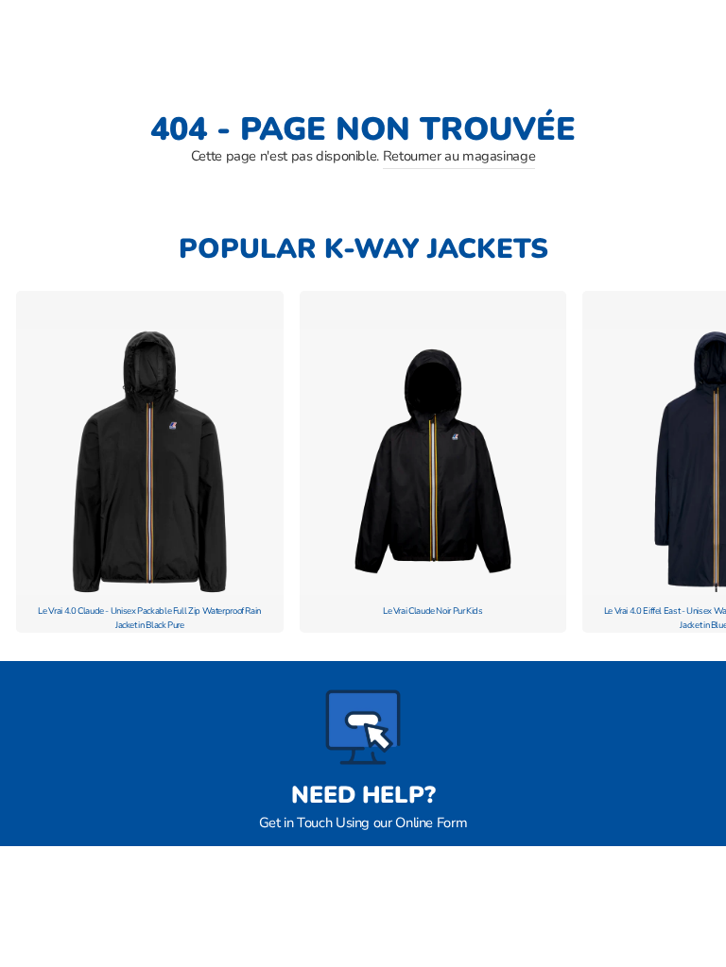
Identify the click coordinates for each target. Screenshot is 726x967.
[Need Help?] (363, 727)
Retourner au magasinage (459, 155)
